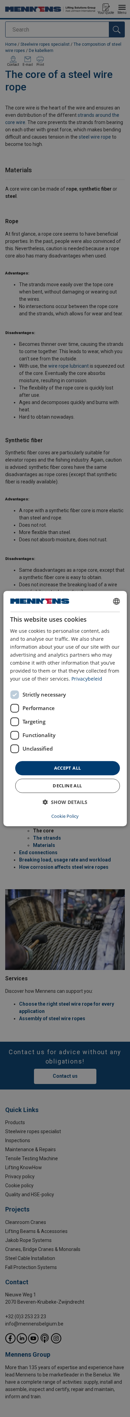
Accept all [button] (67, 768)
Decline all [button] (67, 785)
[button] (65, 802)
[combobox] (116, 601)
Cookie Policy (65, 816)
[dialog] (65, 708)
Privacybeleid (86, 679)
